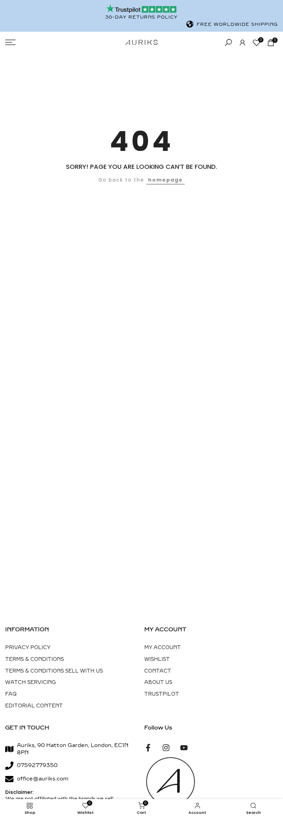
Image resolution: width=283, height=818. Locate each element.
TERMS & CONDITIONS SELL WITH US (54, 671)
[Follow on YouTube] (184, 748)
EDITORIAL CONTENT (34, 706)
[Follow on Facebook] (148, 748)
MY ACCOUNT (162, 648)
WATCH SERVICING (30, 682)
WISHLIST (157, 659)
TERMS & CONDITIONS (34, 659)
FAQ (11, 694)
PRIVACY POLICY (27, 648)
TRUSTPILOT (161, 694)
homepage (165, 179)
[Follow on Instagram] (166, 748)
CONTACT (157, 671)
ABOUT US (158, 682)
